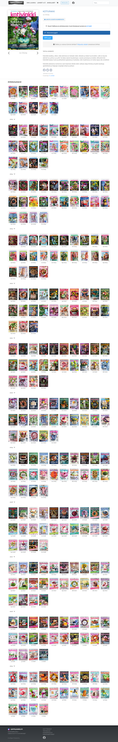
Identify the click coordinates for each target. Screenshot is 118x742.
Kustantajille (47, 732)
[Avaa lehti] (13, 90)
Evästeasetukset (48, 734)
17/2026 (89, 26)
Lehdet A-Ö (41, 3)
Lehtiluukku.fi (17, 729)
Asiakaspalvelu (13, 731)
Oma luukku (31, 3)
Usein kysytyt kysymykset (17, 733)
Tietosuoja (46, 731)
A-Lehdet (51, 75)
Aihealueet (51, 3)
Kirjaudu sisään (82, 44)
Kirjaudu (65, 3)
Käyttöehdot (47, 729)
